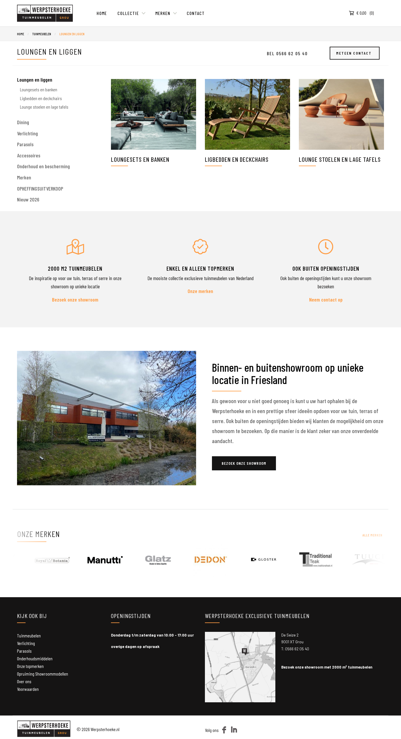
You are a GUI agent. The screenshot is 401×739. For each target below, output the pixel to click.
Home (102, 13)
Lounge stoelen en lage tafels (340, 159)
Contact (196, 13)
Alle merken (373, 535)
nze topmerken (31, 666)
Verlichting (27, 133)
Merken (162, 13)
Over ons (24, 681)
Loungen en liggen (72, 34)
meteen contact (354, 52)
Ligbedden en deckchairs (237, 159)
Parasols (25, 144)
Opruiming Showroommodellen (42, 673)
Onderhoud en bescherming (43, 166)
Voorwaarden (28, 689)
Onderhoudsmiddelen (35, 658)
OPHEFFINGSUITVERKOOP (40, 188)
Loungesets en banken (140, 159)
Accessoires (28, 155)
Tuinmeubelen (41, 34)
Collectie (128, 13)
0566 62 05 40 (297, 649)
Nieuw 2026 (28, 199)
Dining (23, 122)
